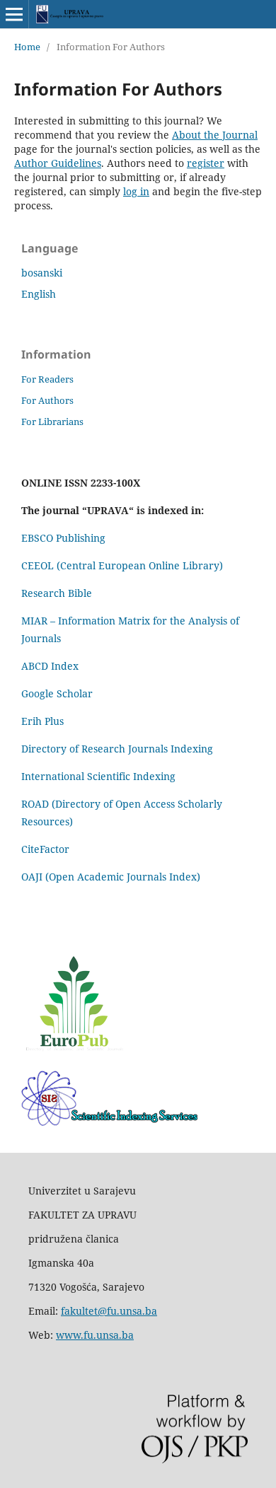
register (205, 163)
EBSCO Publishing (63, 538)
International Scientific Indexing (98, 776)
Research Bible (56, 593)
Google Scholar (57, 693)
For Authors (47, 400)
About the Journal (215, 134)
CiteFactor (45, 849)
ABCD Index (51, 666)
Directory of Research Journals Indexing (117, 748)
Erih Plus (42, 721)
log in (136, 191)
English (38, 294)
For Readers (47, 379)
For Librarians (52, 421)
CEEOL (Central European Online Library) (122, 565)
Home (27, 46)
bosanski (41, 272)
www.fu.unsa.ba (95, 1335)
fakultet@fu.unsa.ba (109, 1311)
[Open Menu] (14, 14)
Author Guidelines (57, 163)
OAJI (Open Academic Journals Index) (110, 876)
